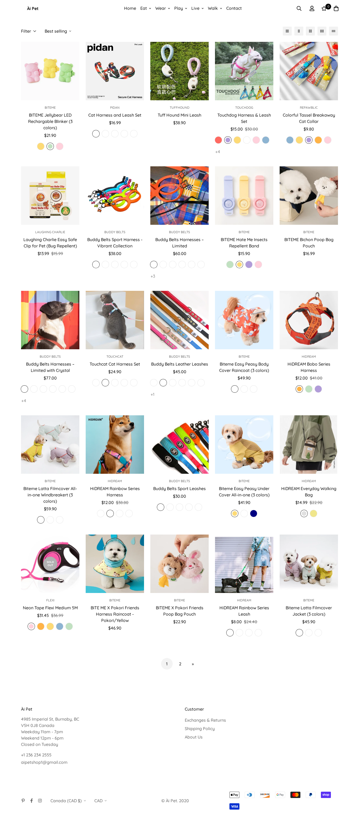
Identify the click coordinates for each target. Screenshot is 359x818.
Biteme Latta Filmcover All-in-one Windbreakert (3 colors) (50, 495)
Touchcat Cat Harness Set (115, 364)
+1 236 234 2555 (36, 754)
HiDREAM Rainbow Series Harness (115, 491)
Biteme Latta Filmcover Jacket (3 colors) (309, 611)
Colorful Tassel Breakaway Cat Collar (309, 118)
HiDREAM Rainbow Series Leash (244, 611)
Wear (160, 8)
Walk (213, 8)
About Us (194, 737)
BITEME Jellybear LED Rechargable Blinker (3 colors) (50, 121)
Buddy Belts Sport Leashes (179, 488)
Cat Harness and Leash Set (114, 115)
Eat (143, 8)
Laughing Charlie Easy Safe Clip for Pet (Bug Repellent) (50, 242)
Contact (234, 8)
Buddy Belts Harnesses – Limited (179, 242)
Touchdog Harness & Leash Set (244, 118)
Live (195, 8)
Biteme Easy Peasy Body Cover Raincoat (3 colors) (244, 367)
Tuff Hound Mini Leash (179, 115)
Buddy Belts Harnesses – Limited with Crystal (50, 367)
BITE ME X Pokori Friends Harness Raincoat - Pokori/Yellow (115, 614)
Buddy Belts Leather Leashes (179, 364)
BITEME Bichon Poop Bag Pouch (309, 242)
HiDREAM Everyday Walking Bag (308, 491)
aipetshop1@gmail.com (44, 762)
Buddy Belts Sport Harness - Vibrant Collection (114, 242)
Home (130, 8)
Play (178, 8)
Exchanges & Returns (205, 720)
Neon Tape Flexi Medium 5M (50, 607)
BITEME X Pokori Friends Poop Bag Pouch (179, 611)
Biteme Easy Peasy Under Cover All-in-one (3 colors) (244, 491)
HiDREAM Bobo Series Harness (309, 367)
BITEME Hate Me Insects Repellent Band (244, 242)
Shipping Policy (200, 728)
